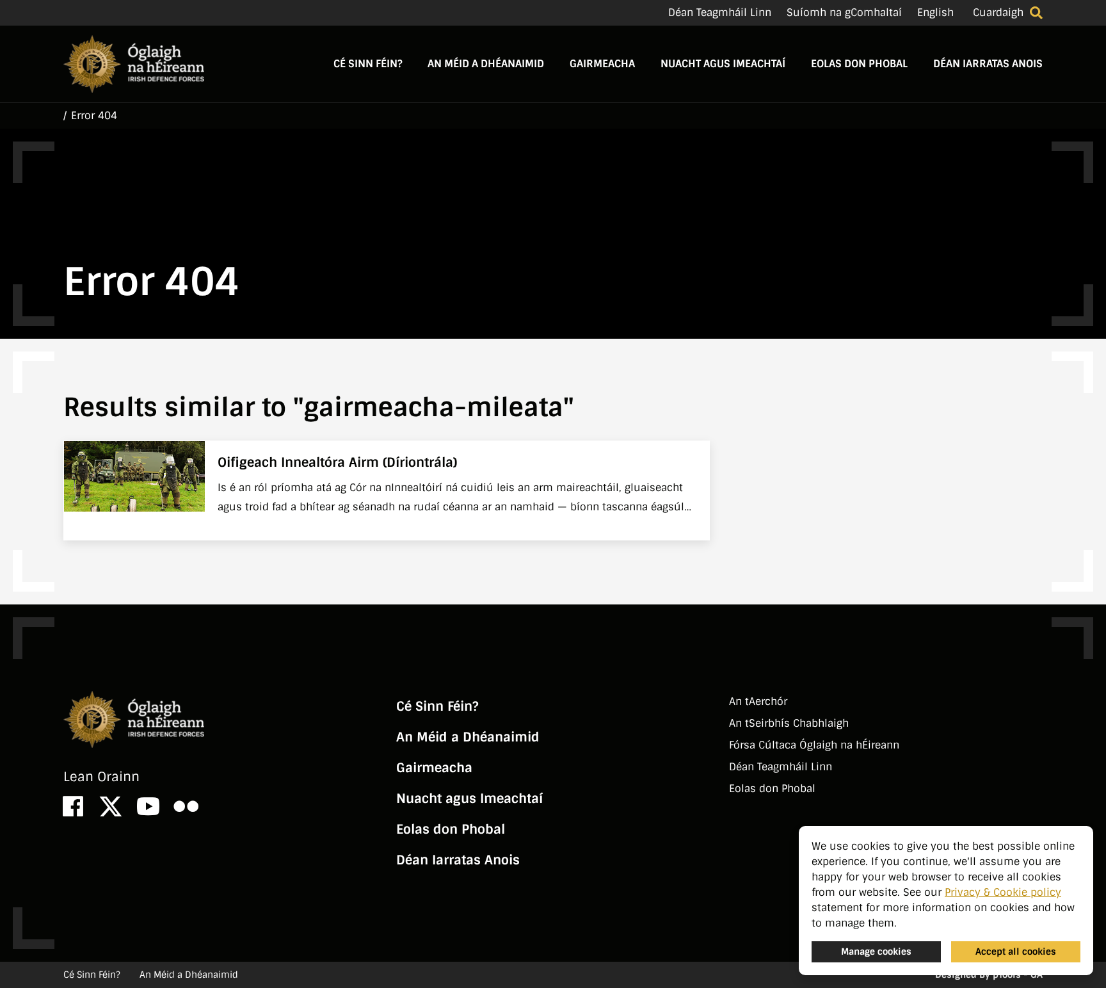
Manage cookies (876, 951)
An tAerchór (758, 701)
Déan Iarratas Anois (988, 63)
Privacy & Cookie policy (1003, 892)
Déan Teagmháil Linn (719, 12)
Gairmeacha (602, 63)
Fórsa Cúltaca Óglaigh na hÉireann (814, 745)
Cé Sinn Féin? (367, 63)
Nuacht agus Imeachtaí (723, 63)
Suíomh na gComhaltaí (844, 12)
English (935, 12)
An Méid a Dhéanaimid (486, 63)
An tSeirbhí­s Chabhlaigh (789, 723)
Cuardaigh (998, 12)
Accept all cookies (1015, 951)
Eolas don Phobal (859, 63)
